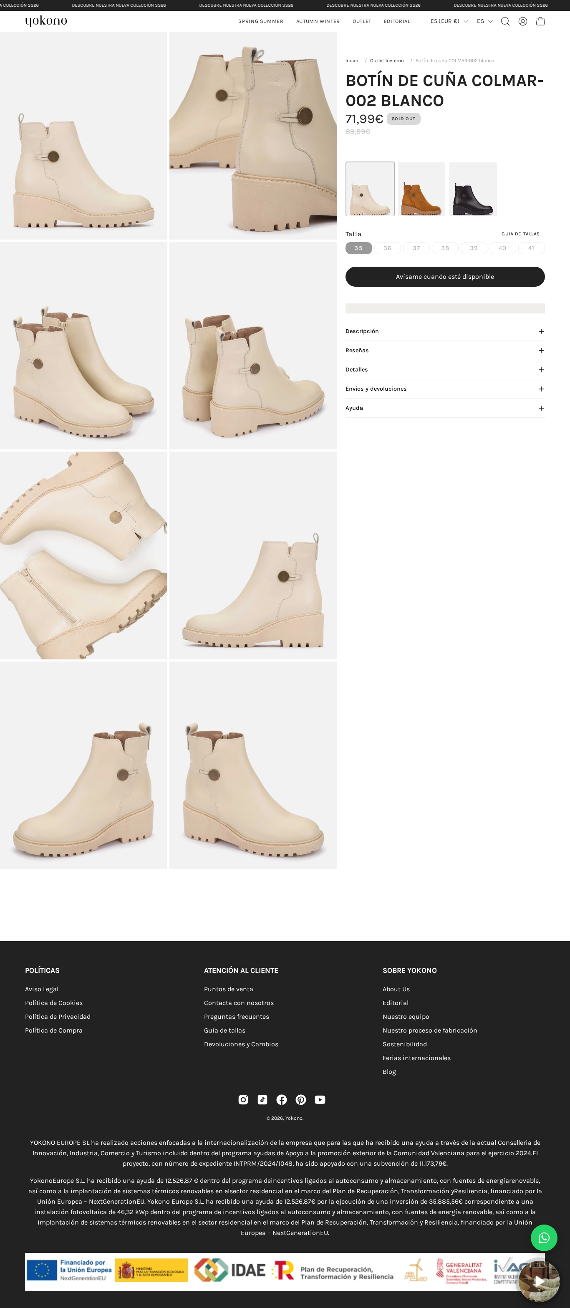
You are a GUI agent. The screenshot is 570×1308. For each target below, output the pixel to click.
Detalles (357, 369)
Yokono (294, 1118)
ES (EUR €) (445, 21)
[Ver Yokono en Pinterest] (301, 1099)
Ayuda (354, 408)
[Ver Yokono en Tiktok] (262, 1099)
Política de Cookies (54, 1003)
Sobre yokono (410, 970)
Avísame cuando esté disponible (445, 276)
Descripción (362, 331)
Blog (389, 1072)
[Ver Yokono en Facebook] (281, 1099)
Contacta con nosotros (239, 1003)
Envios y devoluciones (376, 388)
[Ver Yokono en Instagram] (243, 1099)
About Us (396, 989)
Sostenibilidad (405, 1044)
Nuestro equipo (406, 1016)
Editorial (396, 1003)
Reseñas (357, 350)
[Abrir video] (539, 1281)
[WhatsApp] (544, 1238)
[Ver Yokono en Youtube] (320, 1099)
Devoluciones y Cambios (241, 1044)
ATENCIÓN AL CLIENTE (241, 970)
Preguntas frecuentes (236, 1016)
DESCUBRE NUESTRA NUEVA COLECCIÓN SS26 (119, 5)
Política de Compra (54, 1030)
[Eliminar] (558, 1255)
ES (480, 21)
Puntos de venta (228, 989)
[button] (318, 21)
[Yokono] (50, 22)
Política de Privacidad (58, 1016)
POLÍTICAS (42, 970)
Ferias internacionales (417, 1058)
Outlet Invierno (387, 60)
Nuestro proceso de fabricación (430, 1030)
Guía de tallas (224, 1030)
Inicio (352, 60)
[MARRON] (421, 188)
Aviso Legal (41, 989)
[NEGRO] (473, 188)
